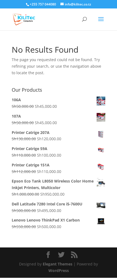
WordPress (58, 270)
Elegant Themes (57, 264)
